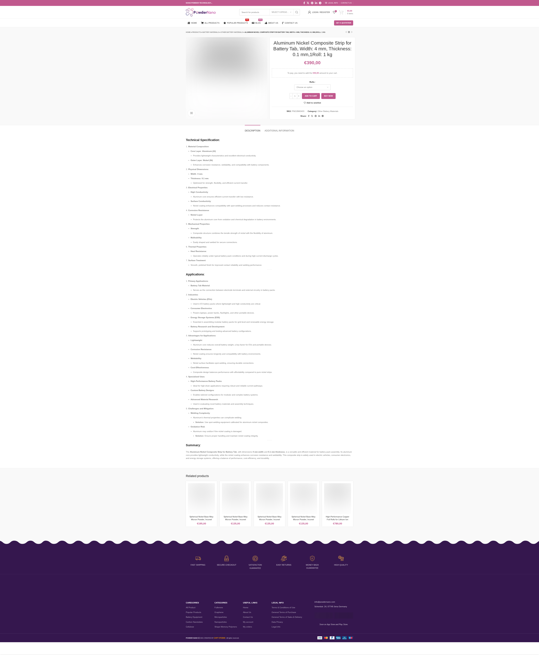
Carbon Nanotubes (194, 622)
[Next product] (351, 32)
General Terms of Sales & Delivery (287, 617)
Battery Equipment (194, 617)
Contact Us (248, 617)
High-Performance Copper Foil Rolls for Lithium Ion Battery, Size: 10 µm (337, 519)
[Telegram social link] (320, 3)
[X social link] (308, 3)
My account (248, 622)
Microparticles (220, 617)
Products (196, 32)
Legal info (276, 627)
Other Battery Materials (232, 32)
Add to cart (311, 96)
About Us (247, 612)
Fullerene (218, 607)
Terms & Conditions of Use (283, 607)
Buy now (328, 96)
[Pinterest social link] (312, 3)
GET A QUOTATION (343, 23)
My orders (247, 627)
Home (188, 32)
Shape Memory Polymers (225, 627)
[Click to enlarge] (191, 113)
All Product (190, 607)
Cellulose (190, 627)
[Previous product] (346, 32)
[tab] (252, 129)
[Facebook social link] (304, 3)
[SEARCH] (297, 12)
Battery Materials (211, 32)
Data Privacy (277, 622)
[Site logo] (201, 12)
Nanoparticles (220, 622)
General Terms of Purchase (284, 612)
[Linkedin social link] (316, 3)
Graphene (218, 612)
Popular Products (193, 612)
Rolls (312, 82)
